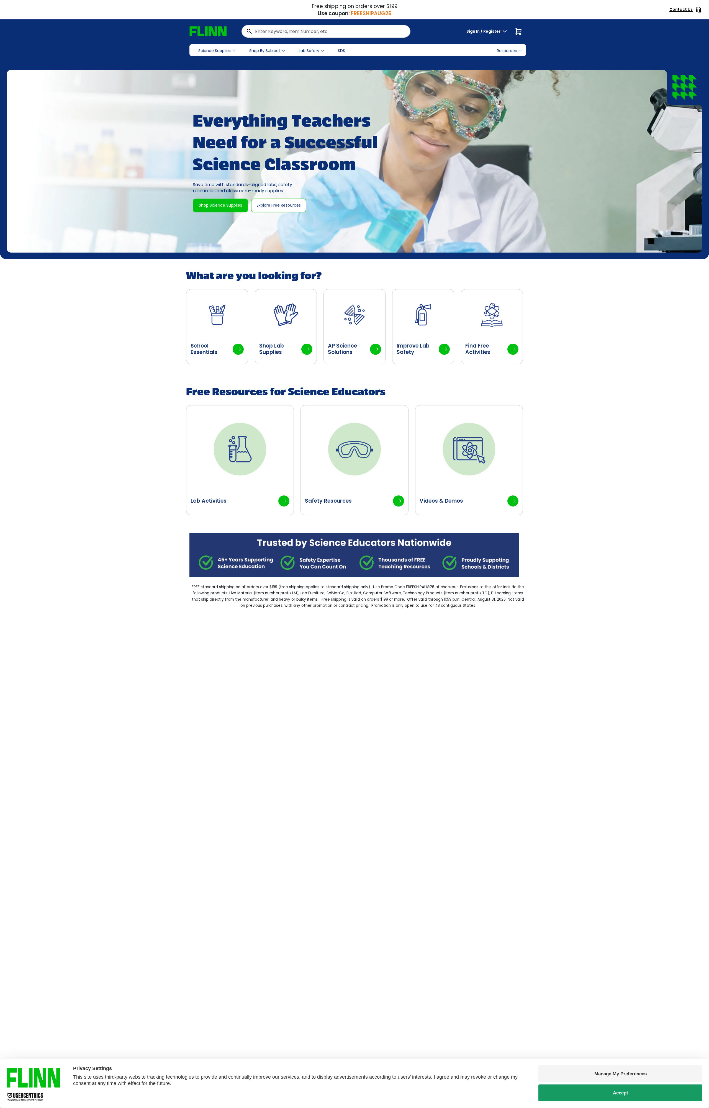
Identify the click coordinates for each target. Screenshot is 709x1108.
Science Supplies (214, 50)
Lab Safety (309, 50)
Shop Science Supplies (220, 205)
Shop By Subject (264, 50)
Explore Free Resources (279, 205)
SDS (341, 50)
